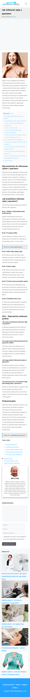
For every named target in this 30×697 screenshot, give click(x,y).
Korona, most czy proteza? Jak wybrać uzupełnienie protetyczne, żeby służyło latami (14, 576)
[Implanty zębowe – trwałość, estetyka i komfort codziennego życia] (15, 661)
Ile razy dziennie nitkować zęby (14, 452)
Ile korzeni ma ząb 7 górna (11, 461)
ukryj (12, 113)
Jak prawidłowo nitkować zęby (14, 449)
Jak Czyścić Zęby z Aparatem (14, 454)
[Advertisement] (15, 34)
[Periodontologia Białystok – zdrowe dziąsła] (15, 637)
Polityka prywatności (8, 684)
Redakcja (15, 687)
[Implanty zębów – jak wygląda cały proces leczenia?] (15, 613)
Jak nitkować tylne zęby (12, 447)
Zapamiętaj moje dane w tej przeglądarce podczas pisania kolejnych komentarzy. (15, 538)
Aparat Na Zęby (8, 458)
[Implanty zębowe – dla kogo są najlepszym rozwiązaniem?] (15, 589)
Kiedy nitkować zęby (11, 444)
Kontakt (18, 684)
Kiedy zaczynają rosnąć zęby (12, 463)
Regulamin (24, 684)
